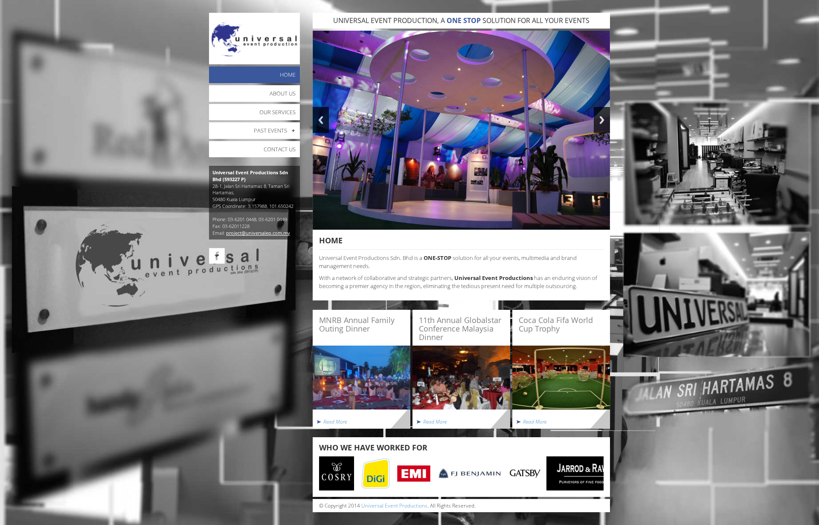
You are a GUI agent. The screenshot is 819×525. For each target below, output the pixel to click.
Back (321, 120)
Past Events (270, 130)
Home (288, 74)
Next (602, 120)
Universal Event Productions (394, 505)
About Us (283, 93)
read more (335, 421)
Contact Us (280, 149)
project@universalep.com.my (258, 233)
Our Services (277, 112)
